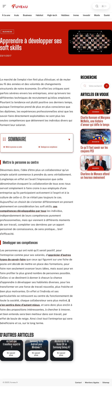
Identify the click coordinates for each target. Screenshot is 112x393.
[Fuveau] (19, 6)
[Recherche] (97, 6)
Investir (95, 142)
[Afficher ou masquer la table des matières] (48, 139)
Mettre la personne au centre (14, 147)
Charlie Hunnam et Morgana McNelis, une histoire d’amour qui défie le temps (95, 120)
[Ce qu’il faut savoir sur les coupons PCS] (96, 136)
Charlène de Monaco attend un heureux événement (95, 175)
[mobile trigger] (5, 6)
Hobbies (95, 112)
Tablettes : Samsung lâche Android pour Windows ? (36, 342)
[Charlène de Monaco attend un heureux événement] (96, 163)
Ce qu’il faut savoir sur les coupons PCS (94, 149)
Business (7, 32)
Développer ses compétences (49, 147)
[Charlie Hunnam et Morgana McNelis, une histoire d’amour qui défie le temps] (96, 106)
